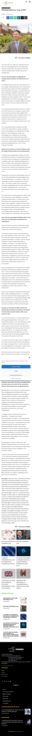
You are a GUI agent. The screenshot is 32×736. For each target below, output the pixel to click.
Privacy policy (5, 665)
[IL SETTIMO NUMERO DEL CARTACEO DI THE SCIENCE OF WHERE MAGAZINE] (27, 712)
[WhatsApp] (15, 17)
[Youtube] (10, 681)
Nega (16, 371)
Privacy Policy (18, 378)
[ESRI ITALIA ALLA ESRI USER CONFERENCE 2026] (9, 535)
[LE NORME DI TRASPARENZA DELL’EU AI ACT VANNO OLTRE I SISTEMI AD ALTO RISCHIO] (9, 551)
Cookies (12, 378)
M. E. (4, 14)
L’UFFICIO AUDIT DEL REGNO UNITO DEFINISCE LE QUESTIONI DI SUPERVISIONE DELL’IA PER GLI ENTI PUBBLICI (11, 634)
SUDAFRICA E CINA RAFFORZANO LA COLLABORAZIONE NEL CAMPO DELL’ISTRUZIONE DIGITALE (22, 584)
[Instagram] (4, 681)
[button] (29, 358)
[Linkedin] (18, 17)
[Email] (22, 17)
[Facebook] (8, 17)
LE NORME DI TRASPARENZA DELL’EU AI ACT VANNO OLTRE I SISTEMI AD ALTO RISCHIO (11, 616)
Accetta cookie (16, 366)
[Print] (25, 17)
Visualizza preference (16, 375)
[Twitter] (11, 17)
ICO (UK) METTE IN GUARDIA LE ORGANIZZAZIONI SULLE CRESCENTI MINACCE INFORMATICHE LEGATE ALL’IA (23, 561)
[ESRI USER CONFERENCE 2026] (23, 535)
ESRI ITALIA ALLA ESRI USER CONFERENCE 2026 (10, 598)
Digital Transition (6, 7)
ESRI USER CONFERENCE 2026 (10, 606)
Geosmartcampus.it (19, 731)
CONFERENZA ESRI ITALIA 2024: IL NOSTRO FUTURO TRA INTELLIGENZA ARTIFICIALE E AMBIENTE (12, 722)
